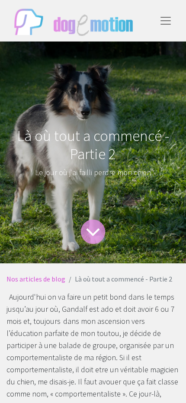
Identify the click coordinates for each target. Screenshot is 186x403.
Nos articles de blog (35, 279)
